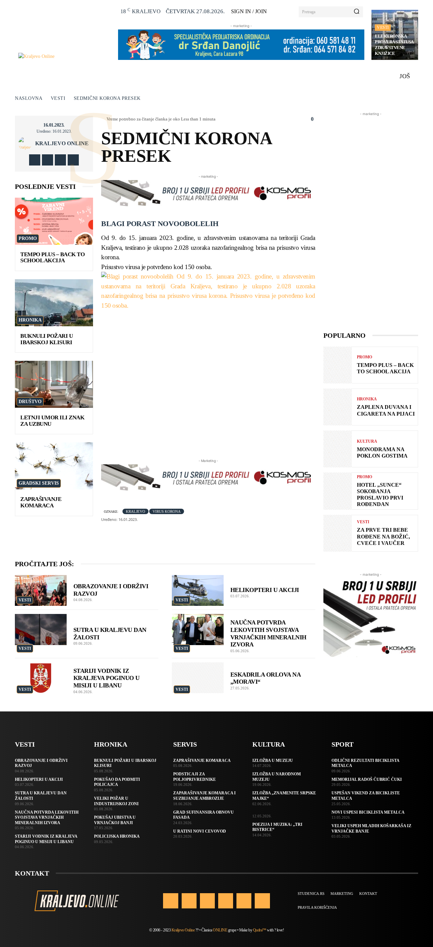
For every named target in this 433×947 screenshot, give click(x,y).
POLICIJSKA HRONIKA (117, 836)
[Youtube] (73, 160)
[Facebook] (34, 160)
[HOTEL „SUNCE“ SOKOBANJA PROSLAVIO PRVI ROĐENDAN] (337, 490)
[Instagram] (47, 160)
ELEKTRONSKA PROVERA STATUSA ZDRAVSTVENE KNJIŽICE (394, 45)
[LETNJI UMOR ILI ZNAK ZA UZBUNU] (54, 384)
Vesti (383, 27)
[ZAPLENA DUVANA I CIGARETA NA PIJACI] (337, 407)
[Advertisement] (370, 219)
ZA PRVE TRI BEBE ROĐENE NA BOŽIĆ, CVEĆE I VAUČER (383, 536)
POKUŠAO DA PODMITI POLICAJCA (117, 782)
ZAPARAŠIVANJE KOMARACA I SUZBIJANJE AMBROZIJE (204, 796)
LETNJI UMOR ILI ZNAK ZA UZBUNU (52, 420)
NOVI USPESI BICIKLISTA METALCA (368, 812)
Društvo (30, 401)
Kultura (367, 441)
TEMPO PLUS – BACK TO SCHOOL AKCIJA (52, 257)
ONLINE (220, 930)
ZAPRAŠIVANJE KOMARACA (40, 502)
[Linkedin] (207, 900)
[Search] (356, 11)
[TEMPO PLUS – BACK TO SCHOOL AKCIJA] (54, 221)
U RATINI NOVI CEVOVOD (199, 831)
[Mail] (225, 900)
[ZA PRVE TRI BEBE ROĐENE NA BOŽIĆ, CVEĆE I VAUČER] (337, 533)
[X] (60, 160)
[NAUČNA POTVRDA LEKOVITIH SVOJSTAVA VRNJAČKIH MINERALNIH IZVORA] (198, 629)
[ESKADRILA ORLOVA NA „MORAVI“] (198, 677)
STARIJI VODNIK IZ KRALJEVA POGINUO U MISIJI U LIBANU (106, 678)
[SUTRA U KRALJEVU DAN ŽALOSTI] (41, 629)
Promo (28, 238)
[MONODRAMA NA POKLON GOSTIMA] (337, 449)
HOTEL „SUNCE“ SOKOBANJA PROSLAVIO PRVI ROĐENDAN (380, 494)
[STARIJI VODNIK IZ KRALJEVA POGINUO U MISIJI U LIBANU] (41, 677)
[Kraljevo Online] (64, 56)
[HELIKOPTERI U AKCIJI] (198, 590)
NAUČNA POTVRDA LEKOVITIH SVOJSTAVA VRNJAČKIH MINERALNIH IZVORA (46, 817)
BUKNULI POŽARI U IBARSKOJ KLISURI (46, 339)
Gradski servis (39, 483)
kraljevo (135, 511)
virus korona (167, 511)
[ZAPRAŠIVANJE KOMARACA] (54, 465)
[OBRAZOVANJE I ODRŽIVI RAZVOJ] (41, 590)
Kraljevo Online (62, 143)
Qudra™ (259, 930)
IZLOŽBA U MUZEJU (272, 760)
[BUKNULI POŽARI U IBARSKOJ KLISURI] (54, 302)
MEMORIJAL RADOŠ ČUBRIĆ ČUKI (367, 779)
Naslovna (28, 98)
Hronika (30, 320)
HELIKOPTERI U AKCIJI (264, 590)
